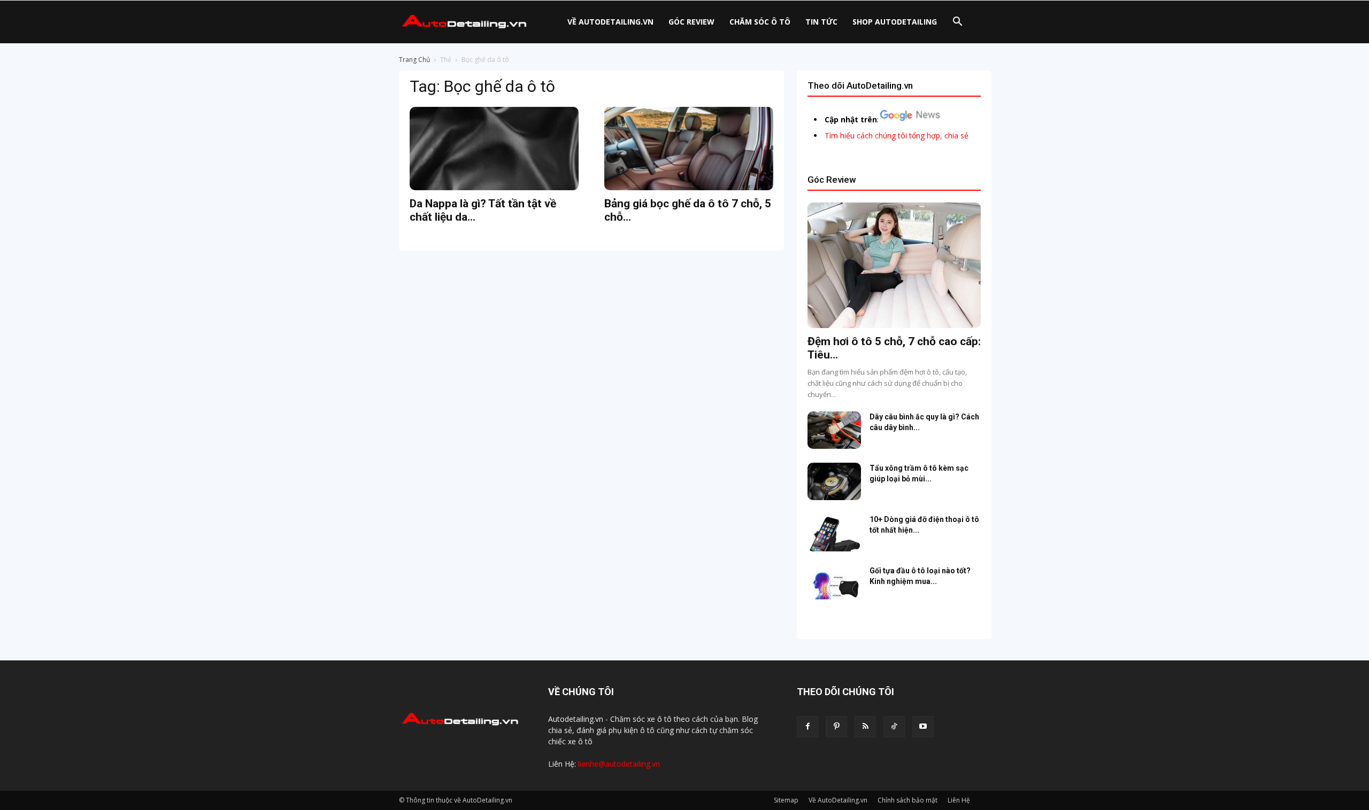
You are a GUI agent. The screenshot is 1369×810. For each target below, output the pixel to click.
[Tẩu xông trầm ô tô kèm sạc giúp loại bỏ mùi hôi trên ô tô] (834, 481)
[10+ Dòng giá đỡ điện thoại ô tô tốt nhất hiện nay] (834, 532)
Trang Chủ (414, 59)
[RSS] (865, 726)
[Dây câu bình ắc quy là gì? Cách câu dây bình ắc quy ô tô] (834, 430)
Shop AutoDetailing (894, 22)
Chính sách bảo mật (907, 800)
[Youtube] (923, 726)
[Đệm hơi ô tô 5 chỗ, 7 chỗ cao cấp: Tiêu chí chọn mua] (894, 265)
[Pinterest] (836, 726)
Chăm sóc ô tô (759, 22)
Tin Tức (821, 22)
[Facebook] (807, 726)
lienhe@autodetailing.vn (619, 764)
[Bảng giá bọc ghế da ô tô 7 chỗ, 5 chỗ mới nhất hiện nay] (688, 148)
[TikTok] (894, 726)
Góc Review (691, 22)
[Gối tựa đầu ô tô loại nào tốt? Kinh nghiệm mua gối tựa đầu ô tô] (834, 584)
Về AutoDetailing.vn (610, 22)
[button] (957, 23)
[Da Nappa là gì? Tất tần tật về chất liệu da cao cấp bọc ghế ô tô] (494, 148)
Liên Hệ (959, 800)
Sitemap (786, 800)
